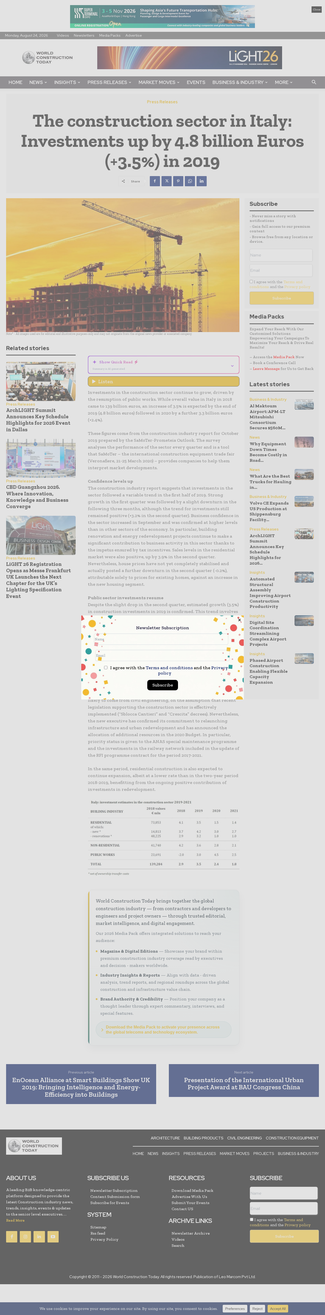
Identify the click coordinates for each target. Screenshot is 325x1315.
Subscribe (162, 685)
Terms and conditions (169, 667)
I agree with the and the (168, 670)
